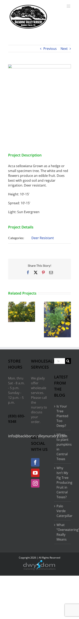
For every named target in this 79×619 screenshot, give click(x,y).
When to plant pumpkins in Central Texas (63, 446)
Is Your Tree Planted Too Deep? (62, 416)
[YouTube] (35, 473)
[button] (11, 319)
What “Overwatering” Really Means (63, 532)
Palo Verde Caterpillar (63, 511)
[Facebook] (35, 462)
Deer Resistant (42, 238)
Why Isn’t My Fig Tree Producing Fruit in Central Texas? (63, 482)
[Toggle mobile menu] (69, 6)
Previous (50, 48)
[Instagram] (35, 483)
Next (64, 48)
